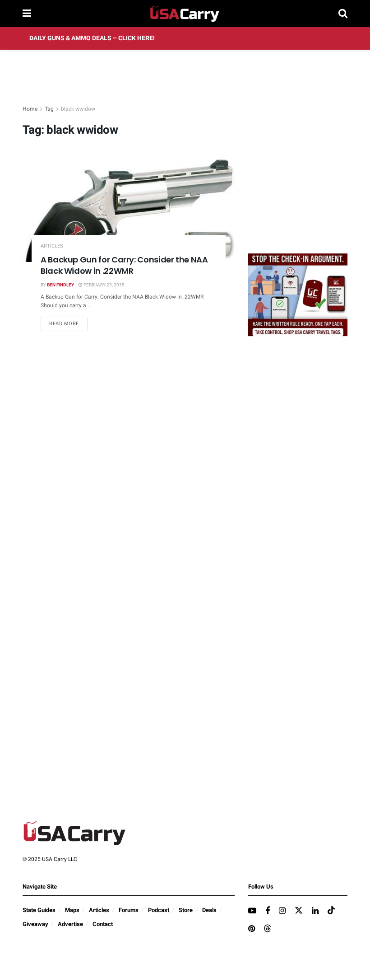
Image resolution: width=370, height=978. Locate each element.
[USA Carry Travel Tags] (297, 294)
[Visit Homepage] (185, 14)
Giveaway (35, 924)
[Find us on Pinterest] (251, 929)
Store (186, 910)
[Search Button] (342, 13)
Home (30, 109)
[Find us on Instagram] (282, 911)
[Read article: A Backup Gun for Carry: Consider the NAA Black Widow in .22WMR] (129, 209)
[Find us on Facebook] (267, 911)
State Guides (39, 910)
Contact (102, 924)
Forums (129, 910)
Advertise (70, 924)
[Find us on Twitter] (299, 911)
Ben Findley (60, 285)
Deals (209, 910)
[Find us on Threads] (267, 929)
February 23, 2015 (104, 285)
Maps (72, 910)
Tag (49, 109)
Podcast (158, 910)
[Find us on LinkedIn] (315, 911)
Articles (52, 245)
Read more (68, 323)
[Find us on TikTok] (331, 911)
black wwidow (78, 109)
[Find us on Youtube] (252, 911)
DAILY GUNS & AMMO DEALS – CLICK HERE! (92, 38)
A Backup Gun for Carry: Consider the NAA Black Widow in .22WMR (124, 265)
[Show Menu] (27, 13)
